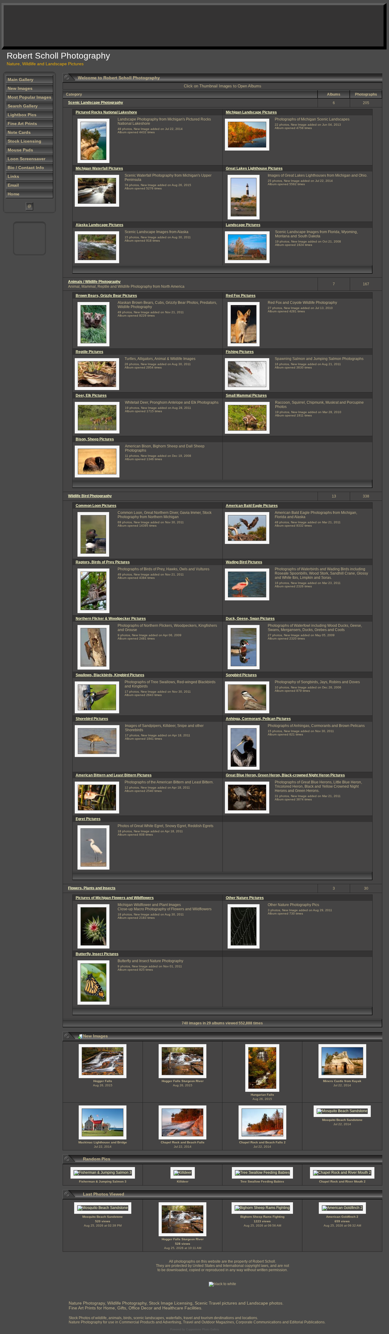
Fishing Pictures (240, 352)
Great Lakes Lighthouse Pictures (254, 168)
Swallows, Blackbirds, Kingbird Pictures (110, 675)
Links (13, 176)
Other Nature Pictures (245, 898)
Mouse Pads (20, 150)
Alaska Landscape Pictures (99, 225)
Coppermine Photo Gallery (202, 1329)
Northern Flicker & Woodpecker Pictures (111, 618)
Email (13, 185)
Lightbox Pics (22, 114)
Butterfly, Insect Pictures (97, 954)
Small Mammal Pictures (246, 395)
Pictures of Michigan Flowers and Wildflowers (115, 898)
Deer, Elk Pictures (91, 395)
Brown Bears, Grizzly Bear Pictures (106, 296)
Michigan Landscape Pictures (251, 112)
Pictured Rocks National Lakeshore (106, 112)
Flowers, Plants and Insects (91, 888)
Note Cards (19, 132)
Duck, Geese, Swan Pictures (250, 618)
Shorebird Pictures (92, 719)
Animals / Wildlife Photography (94, 282)
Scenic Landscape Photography (95, 102)
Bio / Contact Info (26, 167)
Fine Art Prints (22, 123)
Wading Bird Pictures (244, 562)
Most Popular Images (29, 97)
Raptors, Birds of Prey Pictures (103, 562)
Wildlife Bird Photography (90, 496)
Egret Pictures (88, 819)
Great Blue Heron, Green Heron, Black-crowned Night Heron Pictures (285, 775)
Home (13, 194)
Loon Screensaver (26, 158)
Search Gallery (23, 106)
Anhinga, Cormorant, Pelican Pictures (258, 719)
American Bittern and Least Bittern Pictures (114, 775)
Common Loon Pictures (96, 506)
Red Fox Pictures (241, 296)
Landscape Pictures (243, 225)
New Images (20, 88)
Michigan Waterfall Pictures (99, 168)
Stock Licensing (24, 141)
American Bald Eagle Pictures (252, 506)
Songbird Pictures (241, 675)
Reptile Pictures (89, 352)
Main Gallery (20, 79)
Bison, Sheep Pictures (95, 439)
